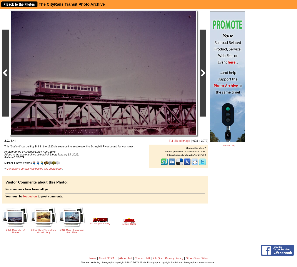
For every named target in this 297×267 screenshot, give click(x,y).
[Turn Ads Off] (228, 145)
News (92, 258)
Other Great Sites (197, 258)
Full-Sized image (179, 140)
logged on (30, 196)
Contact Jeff (142, 258)
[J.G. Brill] (103, 73)
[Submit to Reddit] (194, 165)
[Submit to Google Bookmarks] (187, 165)
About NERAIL (107, 258)
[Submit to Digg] (172, 165)
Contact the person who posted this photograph (34, 168)
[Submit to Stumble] (164, 165)
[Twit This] (202, 165)
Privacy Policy (174, 258)
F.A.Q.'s (157, 258)
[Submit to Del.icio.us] (179, 165)
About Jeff (125, 258)
